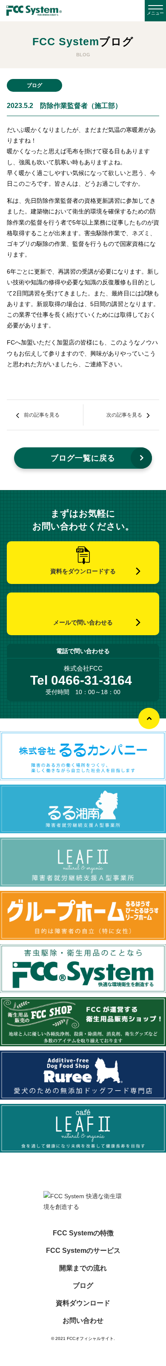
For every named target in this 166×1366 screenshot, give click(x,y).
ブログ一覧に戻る (83, 458)
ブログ (83, 1285)
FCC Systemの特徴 (83, 1233)
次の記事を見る (124, 415)
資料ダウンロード (83, 1303)
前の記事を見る (42, 415)
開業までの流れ (83, 1268)
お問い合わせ (83, 1320)
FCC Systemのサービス (83, 1250)
